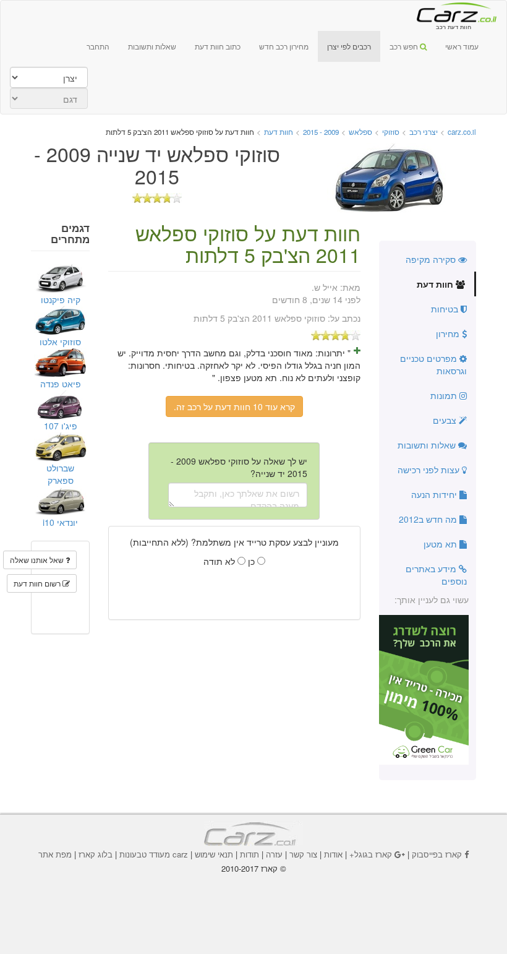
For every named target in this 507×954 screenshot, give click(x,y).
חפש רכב (405, 46)
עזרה (274, 854)
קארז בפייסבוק (436, 854)
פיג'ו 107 (60, 425)
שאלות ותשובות (152, 46)
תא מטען (441, 544)
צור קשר (303, 854)
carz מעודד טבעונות (153, 854)
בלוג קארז (96, 854)
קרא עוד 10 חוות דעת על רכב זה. (234, 406)
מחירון (449, 333)
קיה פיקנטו (60, 299)
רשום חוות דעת (38, 583)
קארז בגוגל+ (370, 854)
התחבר (98, 46)
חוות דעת (436, 284)
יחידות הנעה (435, 494)
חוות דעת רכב (453, 12)
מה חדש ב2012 (429, 519)
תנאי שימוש (214, 854)
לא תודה (220, 561)
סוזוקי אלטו (60, 341)
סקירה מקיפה (432, 259)
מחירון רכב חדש (284, 46)
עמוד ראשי (462, 46)
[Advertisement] (253, 898)
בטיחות (446, 309)
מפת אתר (55, 854)
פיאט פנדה (60, 383)
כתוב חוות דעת (218, 46)
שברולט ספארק (60, 474)
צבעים (446, 420)
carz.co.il (462, 132)
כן (252, 561)
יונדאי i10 (60, 522)
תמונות (444, 395)
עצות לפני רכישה (430, 469)
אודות (333, 854)
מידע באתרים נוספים (436, 574)
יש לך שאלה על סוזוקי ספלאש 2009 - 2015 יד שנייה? (239, 467)
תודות (249, 854)
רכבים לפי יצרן (349, 46)
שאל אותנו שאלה (38, 559)
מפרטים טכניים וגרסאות (433, 364)
